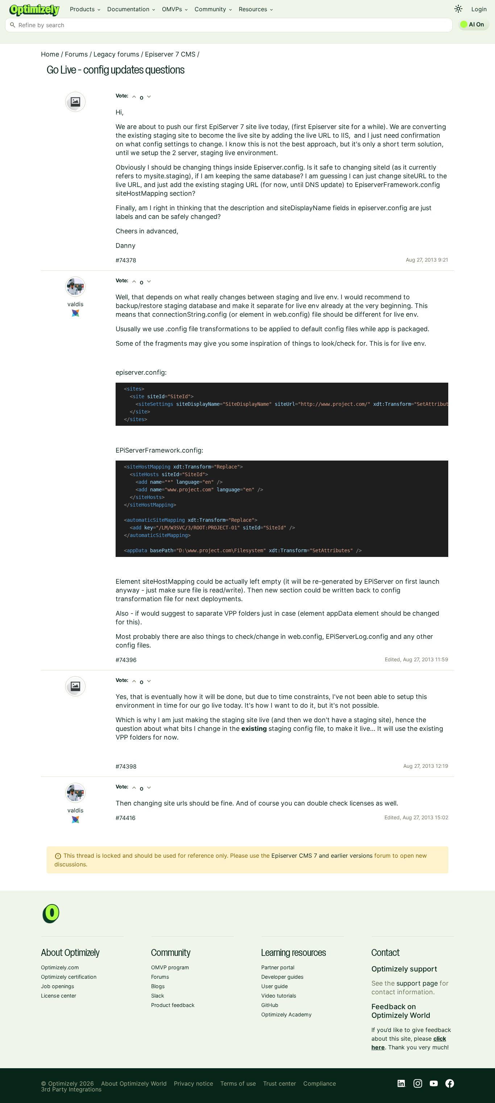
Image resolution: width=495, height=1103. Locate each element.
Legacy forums (116, 54)
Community (214, 9)
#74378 (126, 260)
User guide (274, 986)
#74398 (126, 766)
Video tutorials (278, 995)
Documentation (131, 9)
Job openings (57, 986)
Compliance (319, 1083)
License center (58, 995)
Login (479, 9)
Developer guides (282, 977)
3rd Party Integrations (71, 1089)
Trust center (279, 1083)
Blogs (158, 986)
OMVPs (175, 9)
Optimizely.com (60, 967)
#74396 (126, 659)
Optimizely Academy (286, 1014)
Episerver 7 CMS (170, 54)
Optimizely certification (68, 977)
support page (417, 983)
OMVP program (170, 967)
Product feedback (173, 1005)
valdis (75, 304)
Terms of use (238, 1083)
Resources (256, 9)
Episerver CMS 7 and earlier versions (322, 855)
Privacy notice (193, 1083)
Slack (157, 995)
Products (85, 9)
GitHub (269, 1005)
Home (50, 54)
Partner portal (277, 967)
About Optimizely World (134, 1083)
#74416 (126, 817)
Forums (76, 54)
